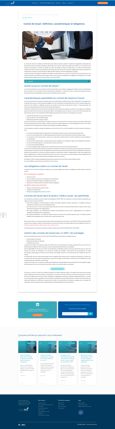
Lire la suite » (23, 375)
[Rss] (25, 425)
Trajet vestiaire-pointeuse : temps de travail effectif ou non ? (47, 357)
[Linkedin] (19, 425)
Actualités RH (29, 14)
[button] (102, 3)
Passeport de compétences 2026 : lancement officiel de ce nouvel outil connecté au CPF (67, 358)
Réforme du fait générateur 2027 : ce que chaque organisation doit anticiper (87, 358)
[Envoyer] (90, 313)
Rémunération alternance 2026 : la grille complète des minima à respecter (26, 358)
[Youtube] (23, 425)
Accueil (23, 14)
